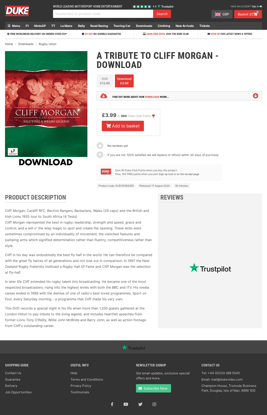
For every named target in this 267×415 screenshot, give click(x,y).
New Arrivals (185, 26)
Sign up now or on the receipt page (179, 174)
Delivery (11, 386)
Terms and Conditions (87, 379)
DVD (105, 81)
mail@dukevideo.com (227, 379)
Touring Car (122, 26)
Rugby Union (47, 44)
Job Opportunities (18, 392)
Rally (81, 26)
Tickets (204, 26)
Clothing (164, 26)
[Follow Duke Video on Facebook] (112, 404)
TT (53, 26)
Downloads (144, 26)
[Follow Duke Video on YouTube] (125, 404)
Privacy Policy (81, 386)
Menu (15, 26)
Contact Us (13, 373)
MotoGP (40, 26)
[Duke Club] (106, 173)
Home (9, 44)
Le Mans (66, 26)
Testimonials (80, 392)
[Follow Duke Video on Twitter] (140, 404)
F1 (27, 26)
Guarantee (12, 379)
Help (74, 373)
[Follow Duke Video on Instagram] (154, 404)
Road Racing (99, 26)
